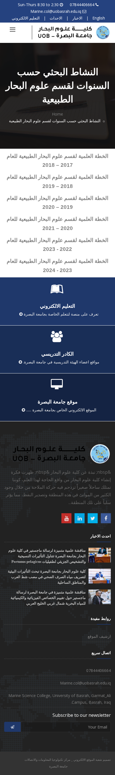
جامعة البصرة (58, 766)
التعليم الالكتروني (26, 18)
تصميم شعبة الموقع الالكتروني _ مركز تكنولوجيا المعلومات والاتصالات (68, 759)
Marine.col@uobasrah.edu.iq (55, 11)
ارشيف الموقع (99, 636)
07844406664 (82, 4)
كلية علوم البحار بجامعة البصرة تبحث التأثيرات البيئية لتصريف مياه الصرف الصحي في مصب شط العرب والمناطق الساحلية (47, 577)
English (98, 18)
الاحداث (56, 18)
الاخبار (77, 18)
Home (57, 114)
